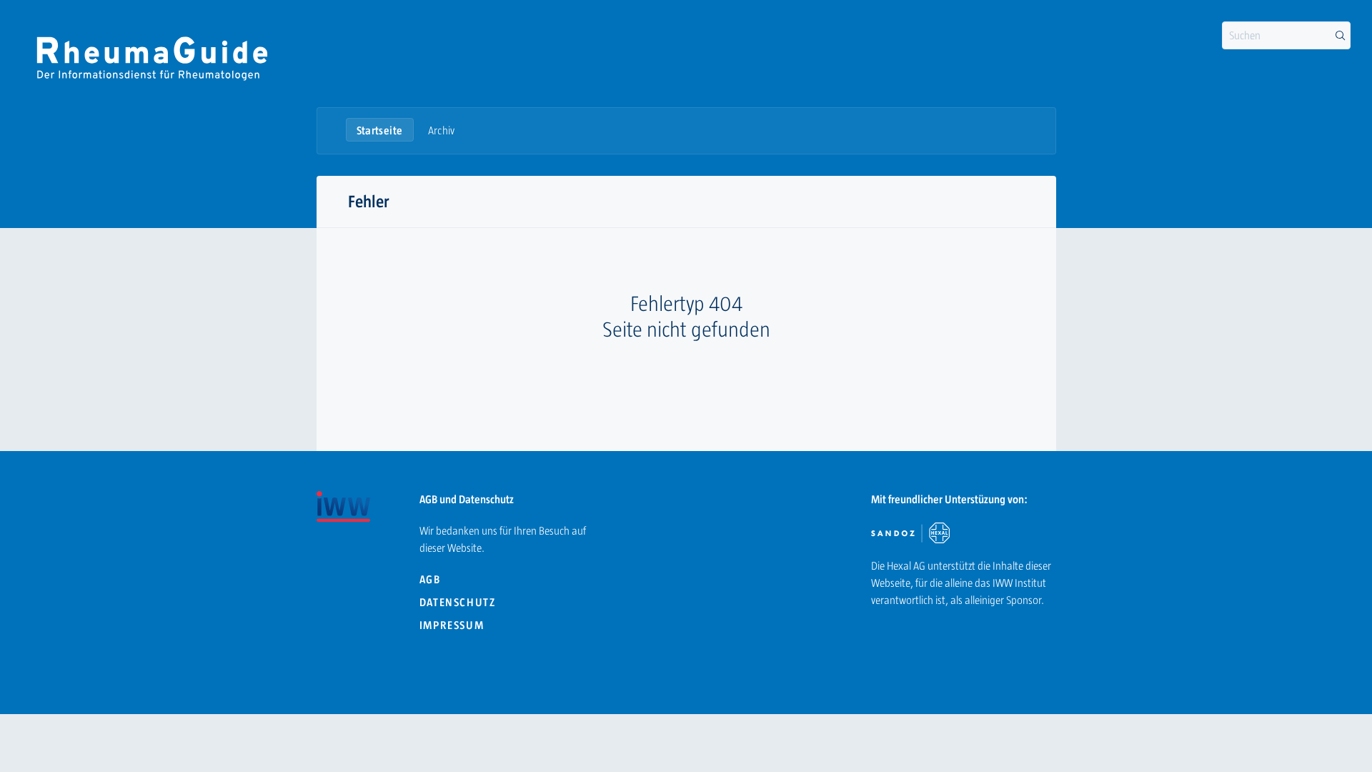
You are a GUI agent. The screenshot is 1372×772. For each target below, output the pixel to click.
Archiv (441, 130)
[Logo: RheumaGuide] (151, 57)
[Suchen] (1340, 35)
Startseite (380, 130)
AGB (430, 579)
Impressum (451, 625)
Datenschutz (457, 602)
